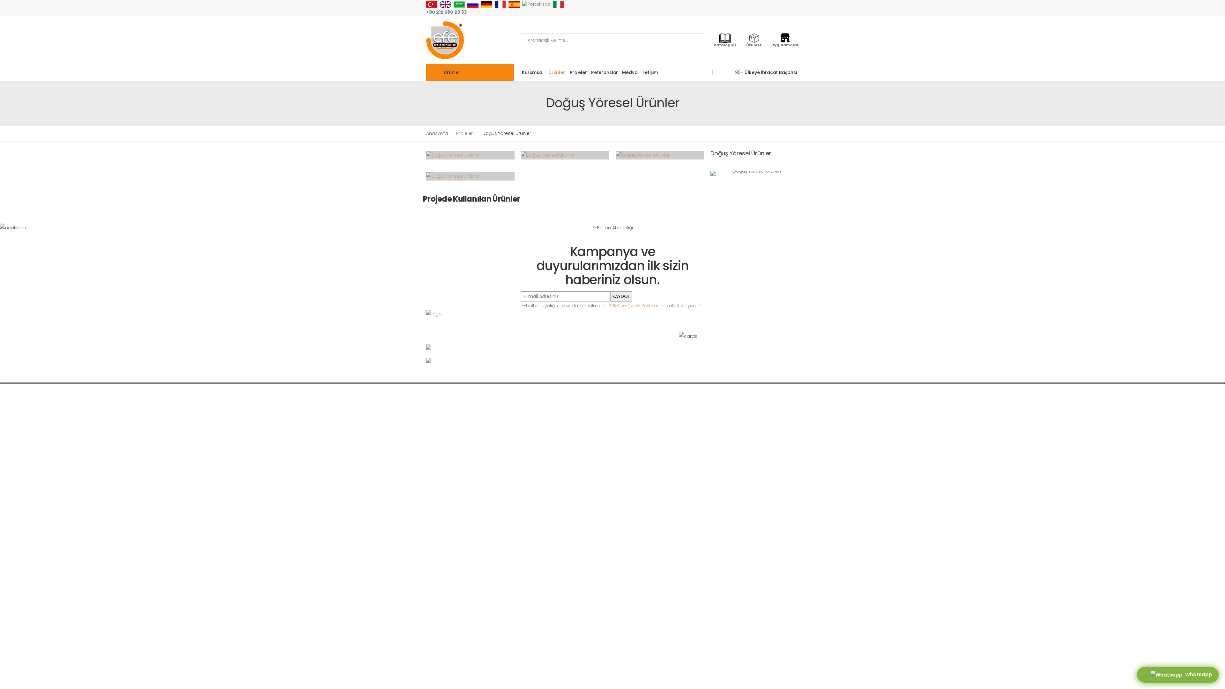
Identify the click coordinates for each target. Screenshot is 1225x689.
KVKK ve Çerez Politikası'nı (637, 305)
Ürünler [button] (452, 72)
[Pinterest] (787, 12)
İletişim (650, 72)
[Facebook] (756, 12)
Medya (629, 72)
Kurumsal (533, 72)
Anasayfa (437, 133)
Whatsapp (1197, 674)
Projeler (578, 72)
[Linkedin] (797, 12)
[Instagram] (746, 12)
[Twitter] (766, 12)
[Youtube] (776, 12)
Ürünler (556, 72)
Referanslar (604, 72)
